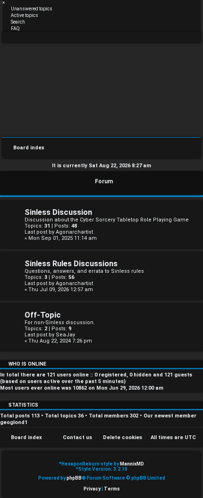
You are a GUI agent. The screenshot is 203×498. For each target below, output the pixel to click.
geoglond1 (13, 422)
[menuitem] (27, 8)
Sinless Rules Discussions (71, 263)
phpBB (74, 478)
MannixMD (132, 463)
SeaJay (65, 335)
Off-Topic (43, 314)
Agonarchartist (74, 232)
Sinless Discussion (58, 212)
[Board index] (101, 89)
